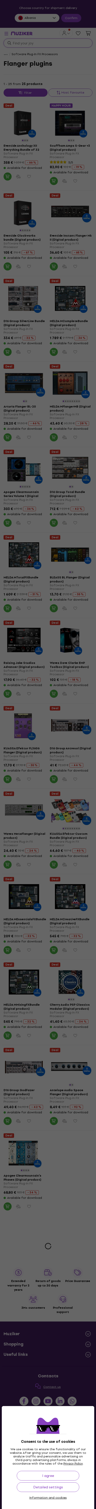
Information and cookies (48, 1498)
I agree (48, 1475)
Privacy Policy (73, 1463)
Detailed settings (48, 1487)
